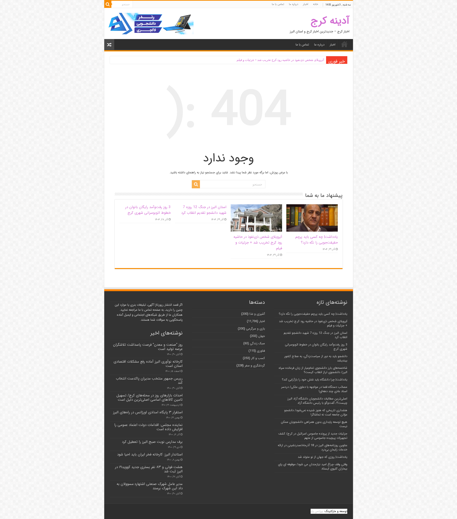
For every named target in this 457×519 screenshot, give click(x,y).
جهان (261, 336)
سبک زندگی (257, 343)
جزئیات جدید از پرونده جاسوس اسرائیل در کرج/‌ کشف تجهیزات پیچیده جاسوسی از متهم (312, 435)
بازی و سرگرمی (255, 328)
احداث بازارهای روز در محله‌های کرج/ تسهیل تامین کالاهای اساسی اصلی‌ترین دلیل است (149, 398)
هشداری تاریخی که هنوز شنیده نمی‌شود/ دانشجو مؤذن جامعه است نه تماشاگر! (315, 412)
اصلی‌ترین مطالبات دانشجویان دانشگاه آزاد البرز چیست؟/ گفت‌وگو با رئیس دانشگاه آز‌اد (317, 400)
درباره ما (293, 4)
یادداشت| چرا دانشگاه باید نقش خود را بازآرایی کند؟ (314, 379)
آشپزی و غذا (257, 313)
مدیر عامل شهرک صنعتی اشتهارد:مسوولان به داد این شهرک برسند (150, 486)
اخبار (305, 4)
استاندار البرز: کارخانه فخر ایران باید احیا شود (150, 454)
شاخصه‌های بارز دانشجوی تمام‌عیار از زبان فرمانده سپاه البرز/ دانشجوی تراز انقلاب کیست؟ (313, 370)
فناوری (261, 350)
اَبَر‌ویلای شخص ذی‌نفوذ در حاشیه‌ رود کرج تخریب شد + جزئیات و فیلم (280, 60)
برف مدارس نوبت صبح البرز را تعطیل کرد (152, 442)
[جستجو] (107, 4)
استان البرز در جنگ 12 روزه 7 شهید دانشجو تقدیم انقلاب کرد (203, 210)
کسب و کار (258, 358)
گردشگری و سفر (255, 365)
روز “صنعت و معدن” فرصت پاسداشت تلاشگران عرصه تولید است (148, 347)
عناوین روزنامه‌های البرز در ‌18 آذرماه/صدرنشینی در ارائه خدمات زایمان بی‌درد (312, 447)
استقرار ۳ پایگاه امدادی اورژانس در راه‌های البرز (148, 412)
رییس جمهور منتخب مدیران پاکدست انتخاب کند (149, 381)
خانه (315, 4)
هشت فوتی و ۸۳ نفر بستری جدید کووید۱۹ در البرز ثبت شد (149, 469)
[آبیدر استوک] (151, 23)
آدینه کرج (330, 21)
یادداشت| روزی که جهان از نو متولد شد (322, 456)
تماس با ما (278, 4)
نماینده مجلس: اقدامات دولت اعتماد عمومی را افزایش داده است (148, 427)
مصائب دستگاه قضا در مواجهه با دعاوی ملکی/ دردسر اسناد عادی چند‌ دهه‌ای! (314, 389)
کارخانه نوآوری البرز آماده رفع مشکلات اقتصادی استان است (148, 364)
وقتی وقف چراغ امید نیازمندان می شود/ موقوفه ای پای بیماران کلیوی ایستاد (312, 466)
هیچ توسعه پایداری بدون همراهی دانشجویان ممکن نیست (314, 424)
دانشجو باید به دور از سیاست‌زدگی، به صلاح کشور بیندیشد (315, 358)
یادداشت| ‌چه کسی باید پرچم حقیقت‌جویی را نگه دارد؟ (316, 239)
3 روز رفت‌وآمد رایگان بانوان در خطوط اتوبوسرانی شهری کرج (148, 210)
